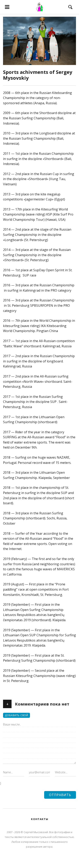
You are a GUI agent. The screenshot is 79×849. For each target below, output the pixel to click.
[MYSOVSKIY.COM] (39, 7)
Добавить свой (16, 715)
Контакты (39, 819)
